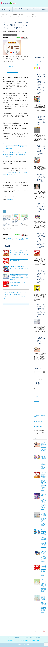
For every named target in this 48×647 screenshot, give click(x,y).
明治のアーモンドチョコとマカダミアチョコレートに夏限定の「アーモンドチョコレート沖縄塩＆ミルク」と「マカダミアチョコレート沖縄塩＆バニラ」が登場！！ (43, 538)
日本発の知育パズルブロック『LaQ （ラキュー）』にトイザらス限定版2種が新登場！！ (43, 556)
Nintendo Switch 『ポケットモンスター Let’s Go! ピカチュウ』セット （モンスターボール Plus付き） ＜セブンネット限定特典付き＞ (15, 147)
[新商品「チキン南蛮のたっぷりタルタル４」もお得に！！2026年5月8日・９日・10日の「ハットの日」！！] (6, 284)
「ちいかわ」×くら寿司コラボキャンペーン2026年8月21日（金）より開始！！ (41, 340)
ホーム (9, 637)
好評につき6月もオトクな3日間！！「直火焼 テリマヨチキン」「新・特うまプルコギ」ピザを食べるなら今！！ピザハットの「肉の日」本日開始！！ (43, 481)
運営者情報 (38, 637)
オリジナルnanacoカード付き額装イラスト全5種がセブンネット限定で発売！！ (24, 221)
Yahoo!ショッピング (38, 405)
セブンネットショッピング (12, 72)
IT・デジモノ (15, 9)
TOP (7, 14)
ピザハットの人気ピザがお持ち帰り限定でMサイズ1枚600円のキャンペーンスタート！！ (19, 261)
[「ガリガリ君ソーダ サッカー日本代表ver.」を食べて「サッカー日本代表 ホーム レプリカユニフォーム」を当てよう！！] (6, 269)
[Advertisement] (40, 36)
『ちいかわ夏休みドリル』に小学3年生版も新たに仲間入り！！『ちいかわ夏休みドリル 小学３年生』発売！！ (43, 519)
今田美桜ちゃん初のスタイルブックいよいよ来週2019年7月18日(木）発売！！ (41, 178)
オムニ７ (24, 238)
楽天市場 (36, 396)
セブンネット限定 (17, 239)
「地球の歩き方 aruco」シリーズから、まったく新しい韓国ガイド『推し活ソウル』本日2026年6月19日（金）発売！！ (43, 502)
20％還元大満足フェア (12, 66)
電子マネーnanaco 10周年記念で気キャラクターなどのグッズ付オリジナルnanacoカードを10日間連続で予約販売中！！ (7, 222)
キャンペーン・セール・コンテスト (10, 35)
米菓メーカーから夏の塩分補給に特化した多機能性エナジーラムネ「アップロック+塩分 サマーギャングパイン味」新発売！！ (41, 276)
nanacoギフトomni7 (17, 238)
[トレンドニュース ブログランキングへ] (24, 38)
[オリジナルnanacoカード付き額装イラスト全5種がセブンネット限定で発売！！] (24, 216)
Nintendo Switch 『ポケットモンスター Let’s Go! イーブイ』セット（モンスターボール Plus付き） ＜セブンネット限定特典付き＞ (15, 154)
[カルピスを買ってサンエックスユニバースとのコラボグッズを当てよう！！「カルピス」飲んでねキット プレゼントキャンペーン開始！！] (6, 276)
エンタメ (4, 9)
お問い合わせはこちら (27, 637)
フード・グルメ (21, 9)
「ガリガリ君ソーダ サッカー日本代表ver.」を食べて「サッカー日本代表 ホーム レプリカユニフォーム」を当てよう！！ (19, 268)
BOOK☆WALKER (38, 421)
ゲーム (27, 9)
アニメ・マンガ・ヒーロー (9, 9)
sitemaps (44, 9)
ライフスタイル (33, 9)
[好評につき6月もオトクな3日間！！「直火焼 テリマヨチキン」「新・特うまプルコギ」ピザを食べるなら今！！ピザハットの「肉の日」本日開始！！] (6, 253)
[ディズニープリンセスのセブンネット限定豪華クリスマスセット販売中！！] (16, 217)
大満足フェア (24, 239)
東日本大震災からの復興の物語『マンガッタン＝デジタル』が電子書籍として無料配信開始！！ (41, 150)
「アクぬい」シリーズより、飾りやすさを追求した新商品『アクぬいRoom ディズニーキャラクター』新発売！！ (43, 585)
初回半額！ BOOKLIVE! (39, 426)
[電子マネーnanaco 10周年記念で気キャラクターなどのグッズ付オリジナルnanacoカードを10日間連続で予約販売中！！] (7, 216)
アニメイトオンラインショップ (40, 392)
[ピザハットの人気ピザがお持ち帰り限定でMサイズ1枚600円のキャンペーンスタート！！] (6, 261)
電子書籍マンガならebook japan (39, 416)
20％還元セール (9, 238)
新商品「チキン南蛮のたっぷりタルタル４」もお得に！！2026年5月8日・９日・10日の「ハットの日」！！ (19, 284)
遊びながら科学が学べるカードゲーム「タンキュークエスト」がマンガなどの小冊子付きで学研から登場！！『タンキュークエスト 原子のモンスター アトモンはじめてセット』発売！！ (41, 84)
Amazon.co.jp (37, 401)
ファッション (38, 9)
